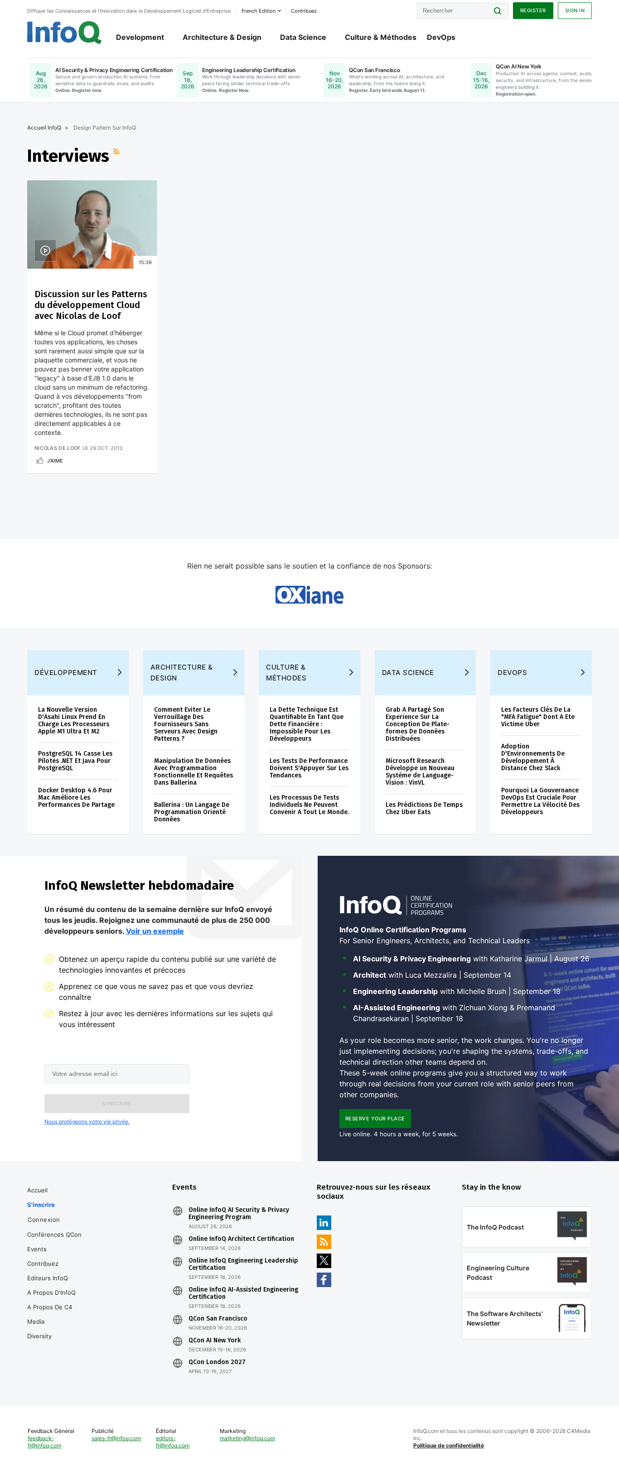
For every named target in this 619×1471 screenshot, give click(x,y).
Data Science (303, 37)
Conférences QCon (54, 1234)
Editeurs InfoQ (47, 1278)
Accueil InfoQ (44, 127)
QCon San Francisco (218, 1318)
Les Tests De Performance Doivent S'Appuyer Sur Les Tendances (309, 768)
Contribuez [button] (304, 11)
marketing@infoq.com (247, 1438)
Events (37, 1249)
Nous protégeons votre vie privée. (87, 1121)
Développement (65, 672)
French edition (259, 11)
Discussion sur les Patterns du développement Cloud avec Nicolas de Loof (90, 305)
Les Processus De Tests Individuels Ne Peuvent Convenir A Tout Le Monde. (309, 805)
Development (140, 37)
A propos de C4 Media (49, 1314)
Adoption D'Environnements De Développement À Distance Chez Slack (533, 757)
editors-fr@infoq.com (172, 1442)
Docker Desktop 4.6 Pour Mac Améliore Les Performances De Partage (76, 797)
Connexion (44, 1219)
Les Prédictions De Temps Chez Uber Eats (424, 808)
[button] (116, 1103)
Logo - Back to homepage (64, 32)
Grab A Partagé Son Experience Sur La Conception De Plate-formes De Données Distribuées (418, 724)
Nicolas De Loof (57, 448)
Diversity (39, 1336)
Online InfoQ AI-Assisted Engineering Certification (243, 1293)
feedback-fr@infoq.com (44, 1442)
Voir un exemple (155, 931)
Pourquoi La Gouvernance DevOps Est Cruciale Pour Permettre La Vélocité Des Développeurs (540, 801)
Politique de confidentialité (448, 1445)
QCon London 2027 (217, 1362)
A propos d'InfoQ (51, 1292)
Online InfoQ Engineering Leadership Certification (243, 1264)
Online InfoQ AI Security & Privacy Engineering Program (239, 1213)
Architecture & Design (222, 37)
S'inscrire (41, 1204)
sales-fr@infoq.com (116, 1438)
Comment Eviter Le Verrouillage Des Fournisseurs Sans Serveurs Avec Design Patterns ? (186, 724)
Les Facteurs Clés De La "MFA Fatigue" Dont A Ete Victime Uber (538, 717)
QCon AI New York (215, 1340)
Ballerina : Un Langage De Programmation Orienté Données (191, 812)
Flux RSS (117, 156)
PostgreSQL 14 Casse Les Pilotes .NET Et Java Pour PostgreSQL (75, 761)
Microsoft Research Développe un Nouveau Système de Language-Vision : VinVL (420, 771)
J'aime (55, 461)
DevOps (441, 37)
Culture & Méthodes (380, 37)
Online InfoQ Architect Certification (241, 1239)
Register (533, 10)
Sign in (575, 10)
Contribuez (42, 1263)
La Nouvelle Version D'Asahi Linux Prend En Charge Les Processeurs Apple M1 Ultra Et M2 (73, 720)
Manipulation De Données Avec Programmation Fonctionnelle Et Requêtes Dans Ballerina (193, 771)
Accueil (37, 1190)
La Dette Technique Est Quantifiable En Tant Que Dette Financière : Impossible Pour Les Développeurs (306, 724)
